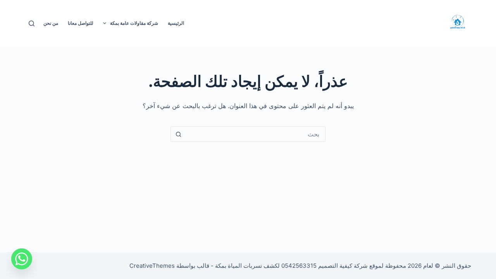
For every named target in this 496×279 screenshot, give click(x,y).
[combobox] (255, 134)
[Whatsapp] (21, 258)
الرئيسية (176, 23)
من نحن (50, 23)
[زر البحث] (178, 134)
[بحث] (31, 23)
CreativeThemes (152, 265)
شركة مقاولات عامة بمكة (134, 23)
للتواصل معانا (80, 23)
